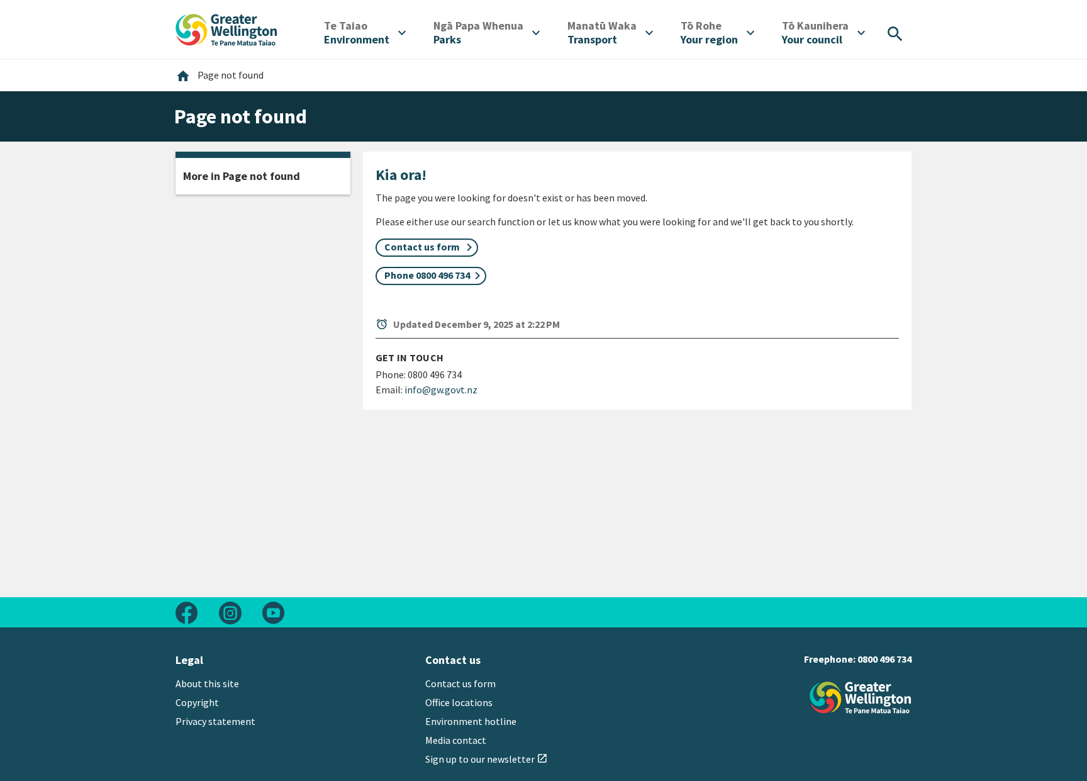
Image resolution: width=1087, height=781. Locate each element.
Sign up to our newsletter (486, 759)
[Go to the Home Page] (860, 697)
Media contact (455, 740)
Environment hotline (470, 721)
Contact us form (460, 683)
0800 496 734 (884, 659)
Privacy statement (215, 721)
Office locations (459, 702)
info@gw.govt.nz (440, 389)
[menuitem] (365, 33)
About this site (207, 683)
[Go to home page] (226, 28)
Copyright (197, 702)
